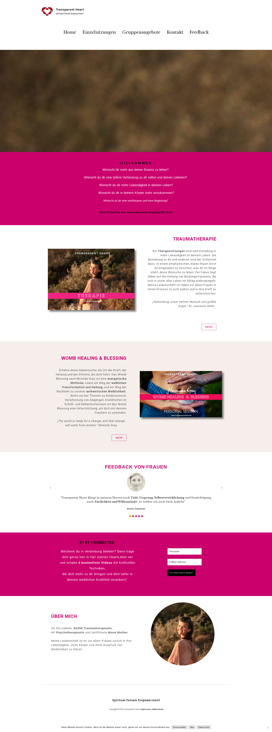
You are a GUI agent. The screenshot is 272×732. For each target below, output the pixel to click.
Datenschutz (157, 709)
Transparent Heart (70, 9)
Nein (192, 727)
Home (69, 32)
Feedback (199, 32)
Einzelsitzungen (99, 32)
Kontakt (175, 32)
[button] (130, 516)
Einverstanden (179, 727)
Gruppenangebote (141, 32)
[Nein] (268, 727)
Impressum (146, 709)
